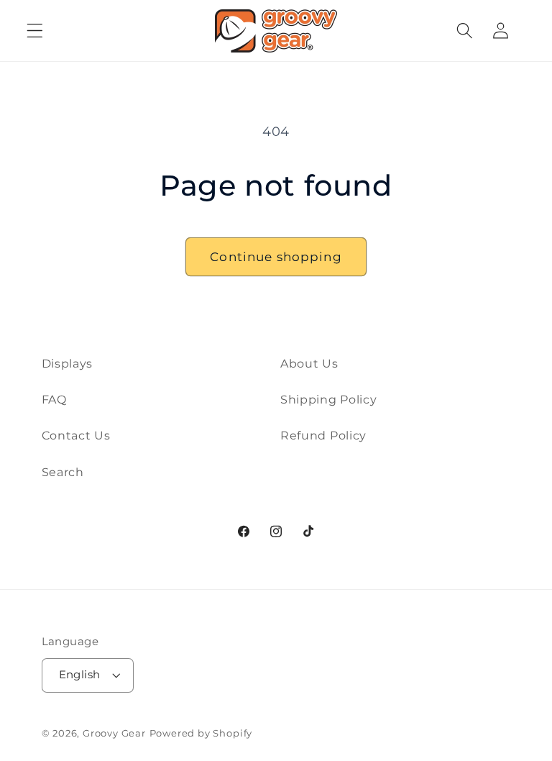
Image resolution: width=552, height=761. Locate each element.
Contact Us (76, 435)
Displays (67, 363)
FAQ (54, 399)
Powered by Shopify (201, 733)
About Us (309, 363)
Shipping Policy (328, 399)
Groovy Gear (114, 733)
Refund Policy (323, 435)
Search (63, 472)
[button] (35, 30)
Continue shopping (276, 256)
